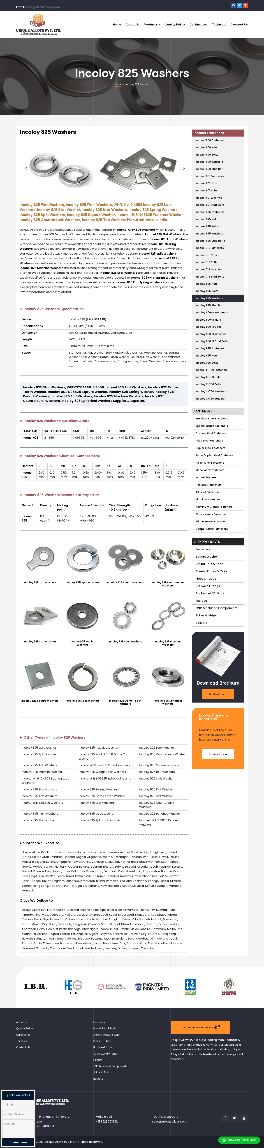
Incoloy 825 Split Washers (82, 582)
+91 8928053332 (107, 1121)
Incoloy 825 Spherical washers (168, 702)
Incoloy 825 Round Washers (125, 582)
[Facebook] (233, 5)
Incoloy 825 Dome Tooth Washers (125, 702)
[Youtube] (244, 1118)
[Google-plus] (245, 5)
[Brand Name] (35, 995)
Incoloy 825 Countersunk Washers (168, 584)
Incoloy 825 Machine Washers (167, 643)
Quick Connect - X (18, 1095)
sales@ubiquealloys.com (42, 7)
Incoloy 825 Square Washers (40, 701)
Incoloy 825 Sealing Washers (82, 643)
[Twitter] (239, 5)
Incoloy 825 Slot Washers (40, 641)
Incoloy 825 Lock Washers (82, 701)
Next (183, 168)
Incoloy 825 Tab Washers (40, 582)
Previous (25, 168)
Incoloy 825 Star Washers (125, 641)
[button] (218, 694)
